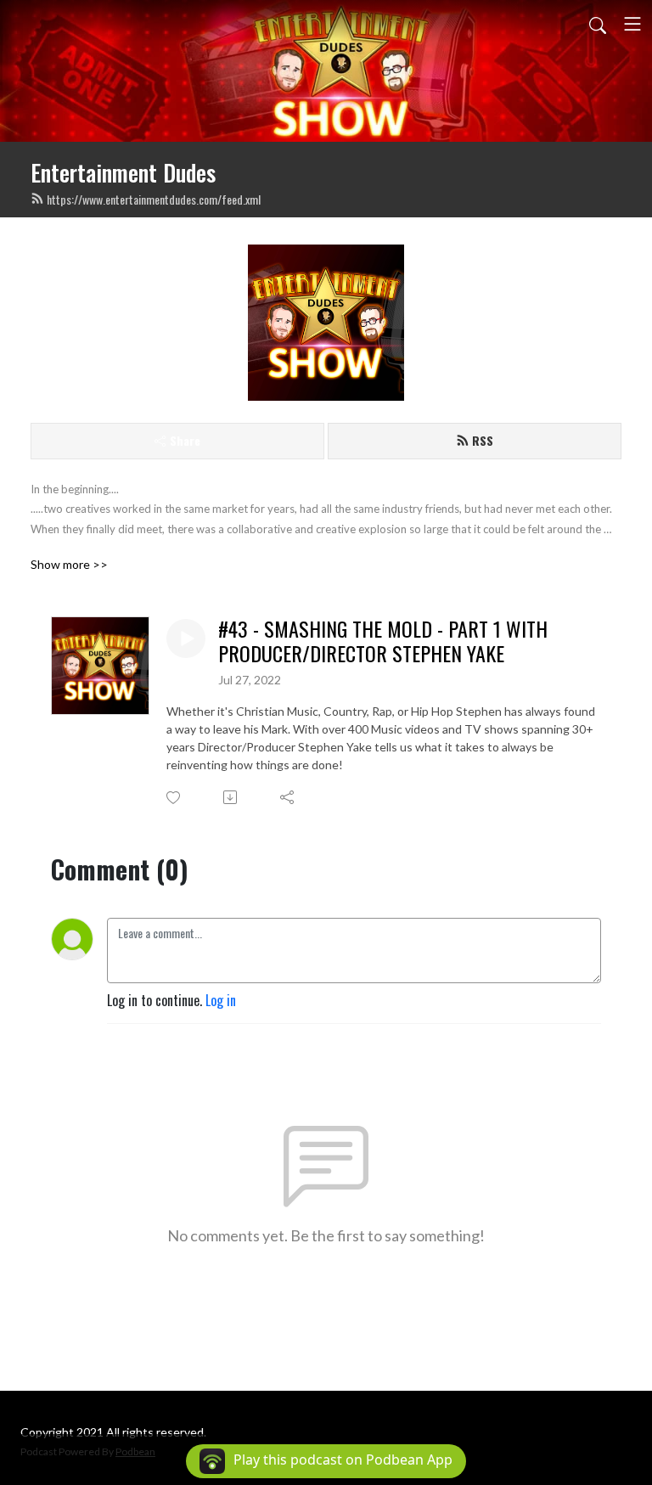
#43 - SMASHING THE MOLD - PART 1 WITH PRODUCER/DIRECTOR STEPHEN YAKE (383, 641)
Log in (220, 1000)
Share (185, 440)
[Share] (288, 797)
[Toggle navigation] (632, 24)
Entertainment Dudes (123, 172)
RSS (482, 440)
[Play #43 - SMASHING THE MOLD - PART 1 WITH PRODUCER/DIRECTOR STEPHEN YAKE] (185, 638)
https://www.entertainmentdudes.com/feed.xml (154, 199)
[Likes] (174, 798)
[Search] (597, 24)
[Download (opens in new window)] (231, 797)
